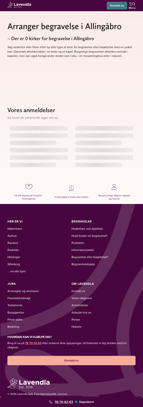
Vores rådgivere (82, 298)
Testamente (15, 305)
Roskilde (13, 250)
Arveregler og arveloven (23, 291)
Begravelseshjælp (83, 264)
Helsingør (13, 257)
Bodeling (13, 327)
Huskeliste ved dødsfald (87, 229)
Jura (11, 284)
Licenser (62, 394)
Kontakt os (117, 5)
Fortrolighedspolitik (45, 394)
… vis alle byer (16, 271)
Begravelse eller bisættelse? (90, 257)
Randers (12, 243)
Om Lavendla (83, 284)
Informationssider (83, 250)
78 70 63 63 (64, 402)
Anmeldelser (80, 305)
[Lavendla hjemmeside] (20, 5)
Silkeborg (13, 264)
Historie (77, 327)
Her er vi (15, 221)
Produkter (78, 243)
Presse (76, 319)
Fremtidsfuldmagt (18, 298)
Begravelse (82, 221)
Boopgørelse (15, 312)
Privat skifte (15, 319)
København (14, 229)
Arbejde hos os (81, 312)
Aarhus (12, 236)
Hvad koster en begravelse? (89, 236)
